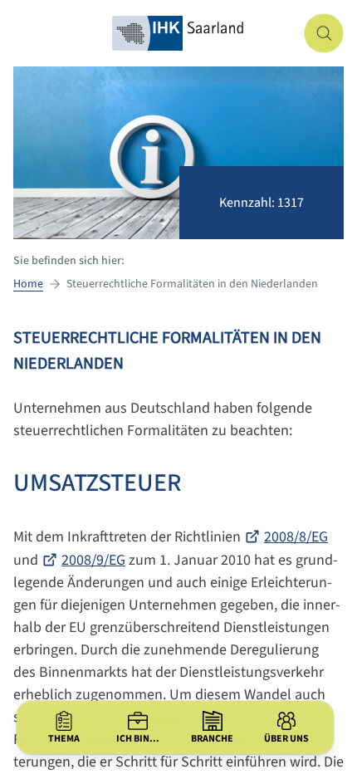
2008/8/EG (296, 537)
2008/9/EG (93, 560)
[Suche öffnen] (324, 33)
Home (28, 284)
